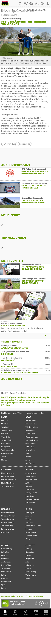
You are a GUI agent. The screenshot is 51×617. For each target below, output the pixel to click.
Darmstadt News (32, 437)
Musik (15, 614)
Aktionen (29, 516)
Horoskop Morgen (8, 516)
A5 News (29, 486)
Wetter (37, 3)
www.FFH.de (17, 413)
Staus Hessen (31, 473)
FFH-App (44, 336)
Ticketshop (5, 568)
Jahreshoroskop (7, 526)
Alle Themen (30, 463)
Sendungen (30, 513)
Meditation (5, 559)
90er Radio (5, 427)
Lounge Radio (6, 447)
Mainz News (30, 430)
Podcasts (29, 529)
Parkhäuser (30, 496)
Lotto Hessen (6, 572)
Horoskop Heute (7, 513)
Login (28, 578)
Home (5, 614)
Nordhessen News (8, 473)
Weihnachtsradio (7, 450)
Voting (28, 539)
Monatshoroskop (7, 522)
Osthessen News (7, 476)
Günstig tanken (31, 493)
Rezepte (4, 555)
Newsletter (30, 552)
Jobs (27, 562)
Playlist (26, 3)
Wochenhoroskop (7, 519)
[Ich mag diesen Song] (36, 603)
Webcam (42, 3)
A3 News (29, 483)
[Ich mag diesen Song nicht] (46, 603)
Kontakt (29, 555)
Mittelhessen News (8, 480)
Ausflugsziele (6, 562)
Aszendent (5, 532)
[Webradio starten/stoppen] (41, 603)
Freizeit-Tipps (6, 565)
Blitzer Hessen (31, 476)
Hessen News (31, 421)
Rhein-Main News (8, 483)
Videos (28, 519)
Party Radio (5, 443)
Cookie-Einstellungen (34, 596)
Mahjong (4, 578)
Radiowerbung (31, 572)
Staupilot (31, 3)
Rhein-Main (21, 10)
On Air (29, 509)
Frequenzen (30, 559)
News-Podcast (31, 532)
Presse (28, 568)
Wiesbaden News (32, 427)
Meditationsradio (7, 453)
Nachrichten (5, 10)
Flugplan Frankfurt (32, 499)
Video (36, 614)
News (28, 417)
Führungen (29, 565)
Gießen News (31, 443)
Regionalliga (24, 144)
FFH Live (4, 421)
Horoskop (6, 509)
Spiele (3, 575)
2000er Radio (6, 430)
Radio (4, 417)
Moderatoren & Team (33, 526)
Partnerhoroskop (7, 529)
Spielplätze (5, 552)
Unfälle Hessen (31, 480)
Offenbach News (32, 440)
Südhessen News (7, 486)
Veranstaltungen (7, 549)
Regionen (6, 470)
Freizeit (5, 545)
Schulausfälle (30, 503)
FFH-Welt (30, 545)
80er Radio (5, 424)
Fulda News (30, 447)
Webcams (29, 522)
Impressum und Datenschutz (12, 596)
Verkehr (30, 470)
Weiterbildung (31, 575)
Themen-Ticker (10, 342)
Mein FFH (48, 3)
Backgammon (6, 582)
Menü (46, 614)
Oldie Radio (5, 437)
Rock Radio (5, 434)
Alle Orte (29, 460)
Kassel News (30, 434)
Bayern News (30, 450)
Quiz (3, 585)
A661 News (30, 490)
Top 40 (3, 457)
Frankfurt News (31, 424)
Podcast (25, 614)
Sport (14, 10)
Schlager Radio (6, 440)
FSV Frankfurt (9, 144)
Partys (3, 588)
